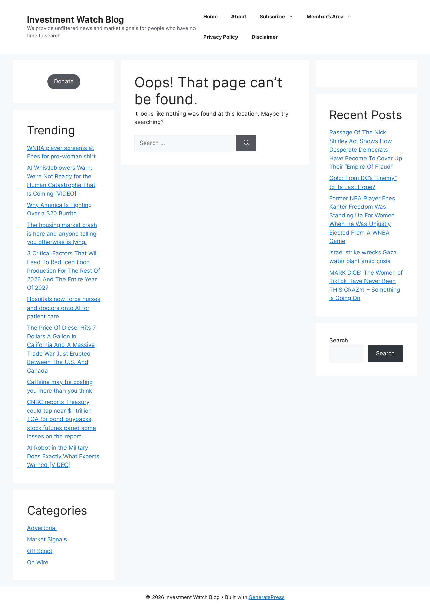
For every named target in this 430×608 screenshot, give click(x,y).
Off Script (39, 551)
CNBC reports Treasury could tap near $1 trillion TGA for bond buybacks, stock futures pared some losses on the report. (61, 419)
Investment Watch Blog (75, 19)
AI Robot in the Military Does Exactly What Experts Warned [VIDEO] (63, 456)
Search (338, 340)
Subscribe (272, 16)
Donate (64, 81)
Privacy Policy (220, 37)
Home (210, 16)
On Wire (37, 562)
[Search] (246, 143)
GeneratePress (267, 597)
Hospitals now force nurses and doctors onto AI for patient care (63, 308)
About (238, 16)
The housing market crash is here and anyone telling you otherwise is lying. (62, 233)
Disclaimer (265, 37)
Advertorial (42, 528)
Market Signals (47, 539)
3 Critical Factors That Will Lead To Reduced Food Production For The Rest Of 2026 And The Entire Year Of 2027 (63, 270)
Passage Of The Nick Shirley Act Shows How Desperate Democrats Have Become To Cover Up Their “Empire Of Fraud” (365, 149)
